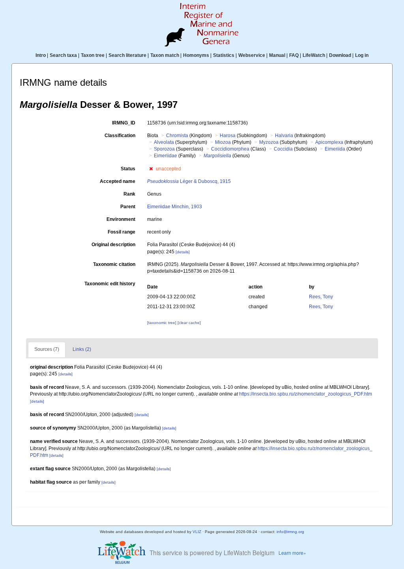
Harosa (228, 135)
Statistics (223, 55)
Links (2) (82, 349)
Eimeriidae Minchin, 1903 (174, 206)
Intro (41, 55)
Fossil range (121, 232)
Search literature (127, 55)
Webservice (251, 55)
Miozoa (223, 142)
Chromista (177, 135)
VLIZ (197, 531)
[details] (183, 252)
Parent (127, 206)
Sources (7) (46, 349)
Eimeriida (335, 149)
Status (128, 168)
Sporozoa (164, 149)
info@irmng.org (290, 531)
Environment (121, 219)
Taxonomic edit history (109, 283)
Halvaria (284, 135)
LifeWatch (314, 55)
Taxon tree (93, 55)
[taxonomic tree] (162, 322)
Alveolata (164, 142)
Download (340, 55)
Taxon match (164, 55)
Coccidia (283, 149)
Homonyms (196, 55)
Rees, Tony (321, 297)
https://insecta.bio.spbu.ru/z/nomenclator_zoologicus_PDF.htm (305, 394)
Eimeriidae (165, 155)
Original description (113, 244)
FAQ (294, 55)
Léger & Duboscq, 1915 (189, 181)
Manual (277, 55)
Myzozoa (269, 142)
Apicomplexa (329, 142)
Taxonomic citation (114, 264)
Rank (129, 194)
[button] (151, 168)
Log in (361, 55)
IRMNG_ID (123, 123)
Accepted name (117, 181)
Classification (120, 135)
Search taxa (63, 55)
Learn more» (292, 552)
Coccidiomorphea (230, 149)
